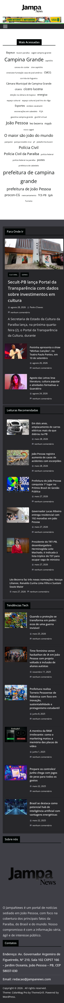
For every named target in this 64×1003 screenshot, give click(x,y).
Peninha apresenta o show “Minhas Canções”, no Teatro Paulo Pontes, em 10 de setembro (45, 353)
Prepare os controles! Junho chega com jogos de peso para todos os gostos (43, 774)
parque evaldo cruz (22, 142)
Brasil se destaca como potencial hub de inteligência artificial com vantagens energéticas (45, 808)
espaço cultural (13, 100)
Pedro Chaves (36, 307)
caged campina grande (41, 53)
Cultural (13, 274)
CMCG (47, 72)
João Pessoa (17, 123)
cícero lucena (33, 89)
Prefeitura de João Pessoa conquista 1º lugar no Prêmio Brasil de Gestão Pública (46, 486)
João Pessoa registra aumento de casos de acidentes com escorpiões (46, 457)
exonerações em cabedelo (25, 111)
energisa (42, 94)
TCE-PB (42, 195)
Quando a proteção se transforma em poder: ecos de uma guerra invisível (43, 622)
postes (41, 160)
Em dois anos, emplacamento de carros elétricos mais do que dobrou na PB (46, 429)
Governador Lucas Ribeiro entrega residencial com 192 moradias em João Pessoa (46, 517)
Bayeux (10, 52)
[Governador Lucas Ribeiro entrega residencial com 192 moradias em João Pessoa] (18, 521)
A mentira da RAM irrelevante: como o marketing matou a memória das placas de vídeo (44, 738)
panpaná (8, 142)
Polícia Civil (29, 147)
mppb (48, 123)
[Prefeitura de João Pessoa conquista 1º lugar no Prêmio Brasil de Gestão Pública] (18, 491)
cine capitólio (37, 67)
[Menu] (5, 26)
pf (34, 142)
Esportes (20, 105)
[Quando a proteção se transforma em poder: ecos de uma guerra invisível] (16, 628)
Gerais (24, 274)
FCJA (41, 111)
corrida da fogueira (28, 78)
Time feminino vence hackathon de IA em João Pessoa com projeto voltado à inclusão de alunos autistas (45, 658)
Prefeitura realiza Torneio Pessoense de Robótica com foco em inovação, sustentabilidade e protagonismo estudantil (45, 698)
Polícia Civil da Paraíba (21, 153)
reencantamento (29, 195)
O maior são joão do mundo (28, 135)
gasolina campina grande (22, 117)
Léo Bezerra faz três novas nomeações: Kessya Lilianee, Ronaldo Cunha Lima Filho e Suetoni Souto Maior (36, 583)
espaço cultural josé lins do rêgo (36, 100)
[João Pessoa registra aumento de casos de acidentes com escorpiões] (18, 462)
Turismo (28, 201)
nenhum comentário (20, 312)
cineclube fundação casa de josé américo (24, 73)
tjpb (50, 195)
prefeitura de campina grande (28, 177)
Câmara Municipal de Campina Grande (28, 83)
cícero (18, 89)
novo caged (29, 129)
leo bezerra (36, 123)
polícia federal (47, 154)
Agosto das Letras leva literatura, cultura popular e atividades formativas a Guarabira (45, 383)
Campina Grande (24, 59)
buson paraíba (23, 53)
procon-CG (12, 195)
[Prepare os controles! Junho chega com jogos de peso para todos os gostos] (16, 781)
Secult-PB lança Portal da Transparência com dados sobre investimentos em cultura (33, 291)
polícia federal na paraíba (24, 160)
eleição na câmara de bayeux (23, 95)
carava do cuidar (22, 67)
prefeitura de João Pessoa (29, 188)
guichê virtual (41, 117)
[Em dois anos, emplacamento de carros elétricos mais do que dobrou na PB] (18, 433)
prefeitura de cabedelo (29, 165)
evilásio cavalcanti (34, 106)
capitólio (49, 60)
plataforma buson (45, 142)
